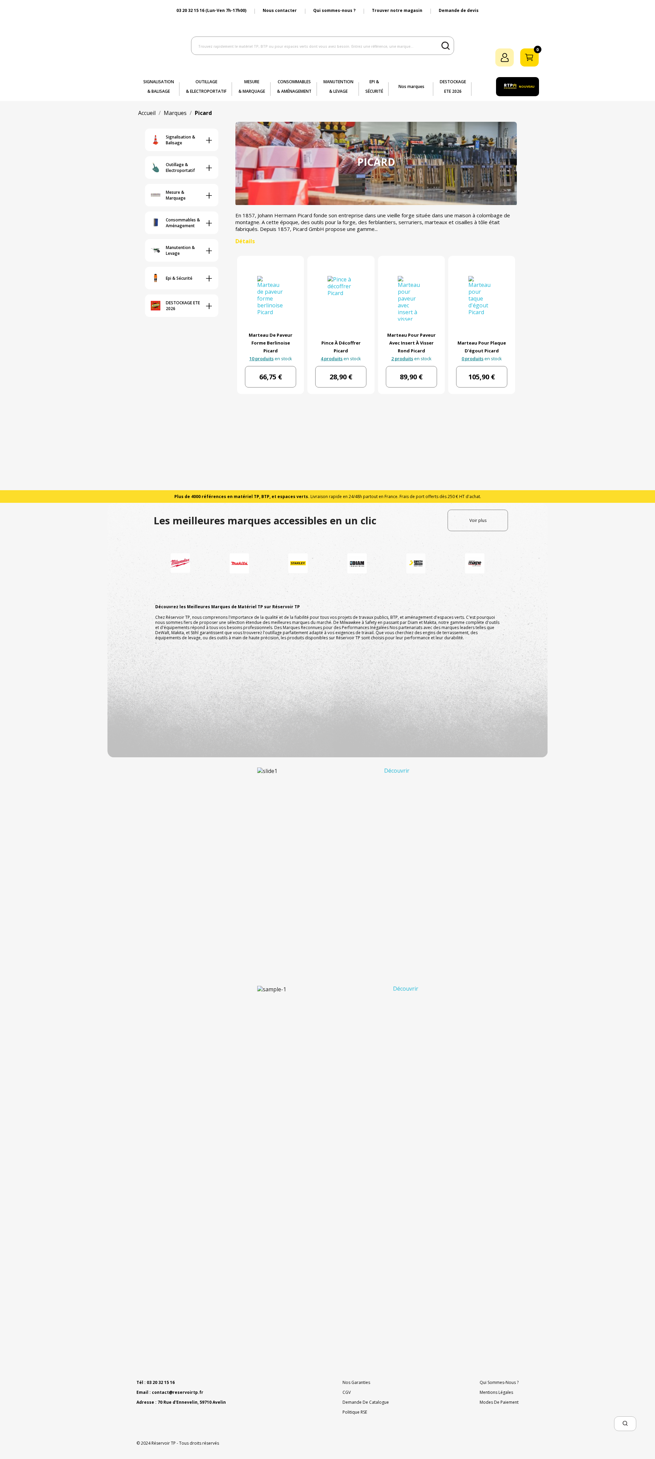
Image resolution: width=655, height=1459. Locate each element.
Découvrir (396, 770)
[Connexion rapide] (504, 57)
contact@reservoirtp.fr (177, 1392)
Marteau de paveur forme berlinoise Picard (270, 343)
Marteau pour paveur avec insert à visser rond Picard (411, 343)
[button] (625, 1423)
